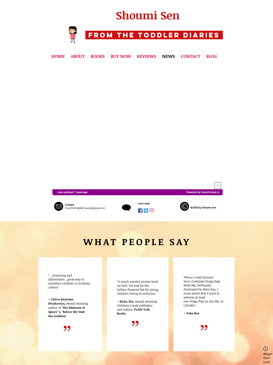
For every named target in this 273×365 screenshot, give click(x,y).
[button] (98, 56)
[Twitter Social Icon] (146, 210)
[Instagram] (151, 210)
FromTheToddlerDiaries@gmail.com (85, 208)
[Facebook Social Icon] (140, 210)
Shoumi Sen (148, 15)
